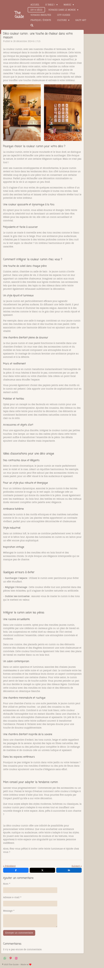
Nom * (6, 884)
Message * (8, 911)
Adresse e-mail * (12, 897)
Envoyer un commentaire (19, 933)
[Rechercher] (32, 25)
